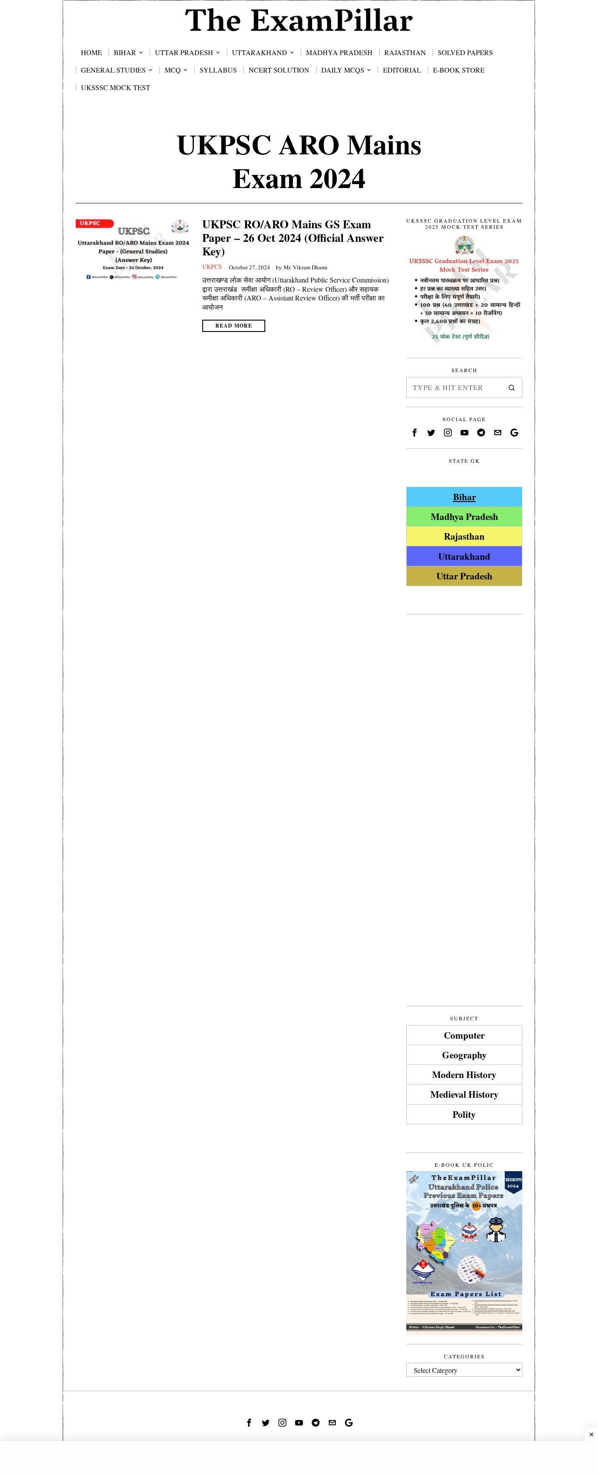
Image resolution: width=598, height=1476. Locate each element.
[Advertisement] (464, 754)
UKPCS (212, 266)
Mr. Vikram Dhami (305, 267)
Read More (233, 325)
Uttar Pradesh (464, 576)
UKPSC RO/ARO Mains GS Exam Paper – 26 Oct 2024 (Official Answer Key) (293, 237)
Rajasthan (464, 536)
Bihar (464, 496)
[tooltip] (415, 433)
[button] (511, 387)
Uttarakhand (464, 556)
